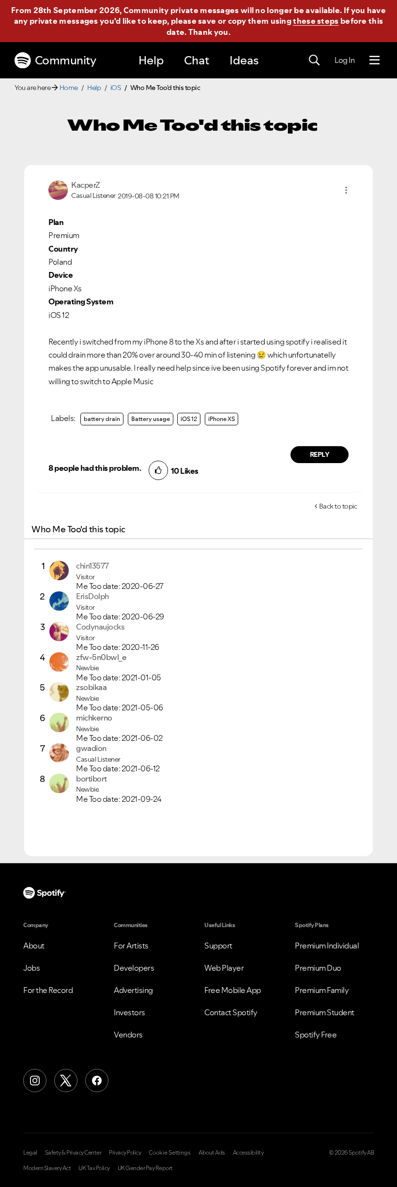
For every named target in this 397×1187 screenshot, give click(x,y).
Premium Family (322, 990)
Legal (30, 1153)
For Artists (131, 945)
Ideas (244, 60)
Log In (344, 60)
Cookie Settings (170, 1153)
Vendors (128, 1034)
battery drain (102, 419)
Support (218, 945)
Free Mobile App (232, 990)
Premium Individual (327, 945)
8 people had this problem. (94, 468)
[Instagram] (34, 1080)
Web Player (224, 967)
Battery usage (150, 419)
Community (65, 60)
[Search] (314, 60)
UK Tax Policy (94, 1168)
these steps (315, 20)
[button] (346, 190)
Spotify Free (315, 1034)
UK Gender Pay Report (145, 1168)
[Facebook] (96, 1080)
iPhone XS (221, 419)
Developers (134, 967)
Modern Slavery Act (47, 1168)
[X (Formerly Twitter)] (65, 1080)
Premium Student (324, 1012)
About (34, 945)
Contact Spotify (231, 1012)
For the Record (48, 990)
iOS (115, 87)
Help (151, 60)
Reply (320, 454)
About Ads (211, 1153)
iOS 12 (189, 419)
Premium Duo (318, 967)
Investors (129, 1012)
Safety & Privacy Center (73, 1153)
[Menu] (374, 60)
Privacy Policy (125, 1153)
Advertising (133, 990)
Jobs (31, 967)
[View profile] (58, 189)
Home (69, 87)
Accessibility (248, 1153)
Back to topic (338, 506)
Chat (196, 60)
